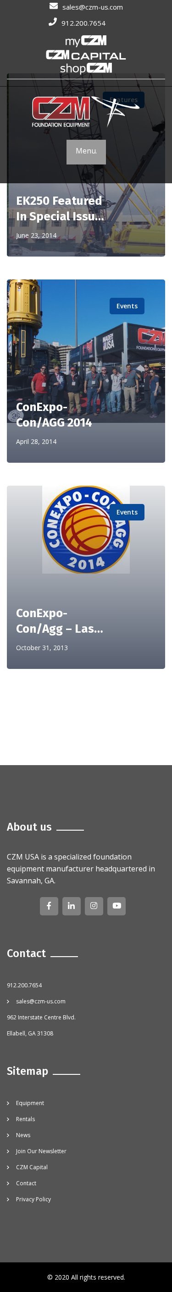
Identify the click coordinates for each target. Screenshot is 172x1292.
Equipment (30, 1103)
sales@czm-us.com (92, 6)
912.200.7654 (83, 22)
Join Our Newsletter (41, 1151)
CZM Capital (32, 1167)
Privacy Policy (33, 1199)
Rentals (25, 1119)
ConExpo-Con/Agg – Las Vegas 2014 (55, 621)
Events (127, 305)
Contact (26, 1183)
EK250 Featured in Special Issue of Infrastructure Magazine (59, 209)
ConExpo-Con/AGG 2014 (54, 415)
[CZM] (86, 112)
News (23, 1135)
